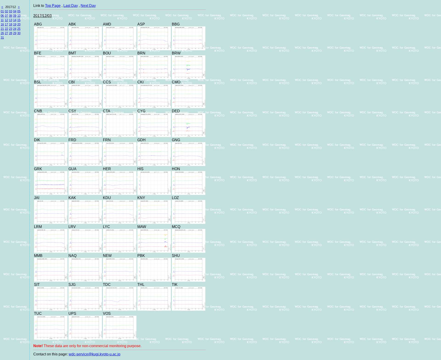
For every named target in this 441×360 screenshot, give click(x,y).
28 (10, 33)
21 (2, 29)
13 (10, 20)
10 (18, 15)
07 (6, 15)
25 (18, 29)
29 (14, 33)
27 (6, 33)
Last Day (70, 6)
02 (6, 11)
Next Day (88, 6)
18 (10, 24)
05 (18, 11)
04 (14, 11)
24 (14, 29)
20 (18, 24)
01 (2, 11)
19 (14, 24)
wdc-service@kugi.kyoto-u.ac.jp (94, 354)
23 (10, 29)
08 (10, 15)
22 (6, 29)
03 (10, 11)
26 (2, 33)
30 (18, 33)
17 (6, 24)
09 (14, 15)
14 (14, 20)
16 (2, 24)
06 (2, 15)
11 (2, 20)
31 (2, 37)
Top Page (53, 6)
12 (6, 20)
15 (18, 20)
